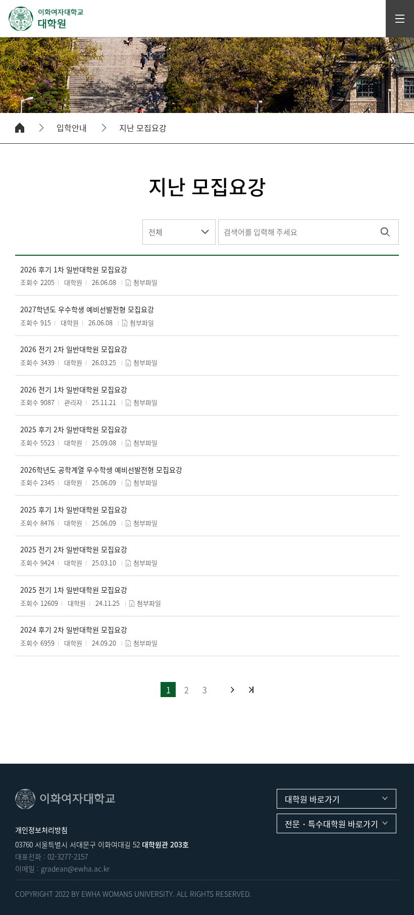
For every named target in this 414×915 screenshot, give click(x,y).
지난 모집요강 (143, 128)
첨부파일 (145, 282)
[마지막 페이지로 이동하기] (251, 690)
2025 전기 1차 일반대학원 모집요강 (73, 590)
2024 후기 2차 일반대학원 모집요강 (73, 630)
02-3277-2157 (67, 856)
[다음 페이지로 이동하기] (232, 690)
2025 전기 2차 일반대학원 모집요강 (73, 549)
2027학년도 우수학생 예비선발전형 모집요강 (87, 309)
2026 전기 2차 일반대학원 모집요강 (73, 349)
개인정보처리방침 (41, 830)
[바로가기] (46, 19)
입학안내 (72, 128)
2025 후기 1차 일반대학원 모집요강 (73, 509)
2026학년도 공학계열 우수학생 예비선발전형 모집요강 (101, 470)
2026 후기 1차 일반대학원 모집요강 (73, 269)
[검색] (385, 232)
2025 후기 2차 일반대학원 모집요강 (73, 429)
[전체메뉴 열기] (400, 18)
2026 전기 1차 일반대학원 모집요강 (73, 389)
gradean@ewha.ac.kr (75, 869)
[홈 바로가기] (19, 128)
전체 (155, 232)
